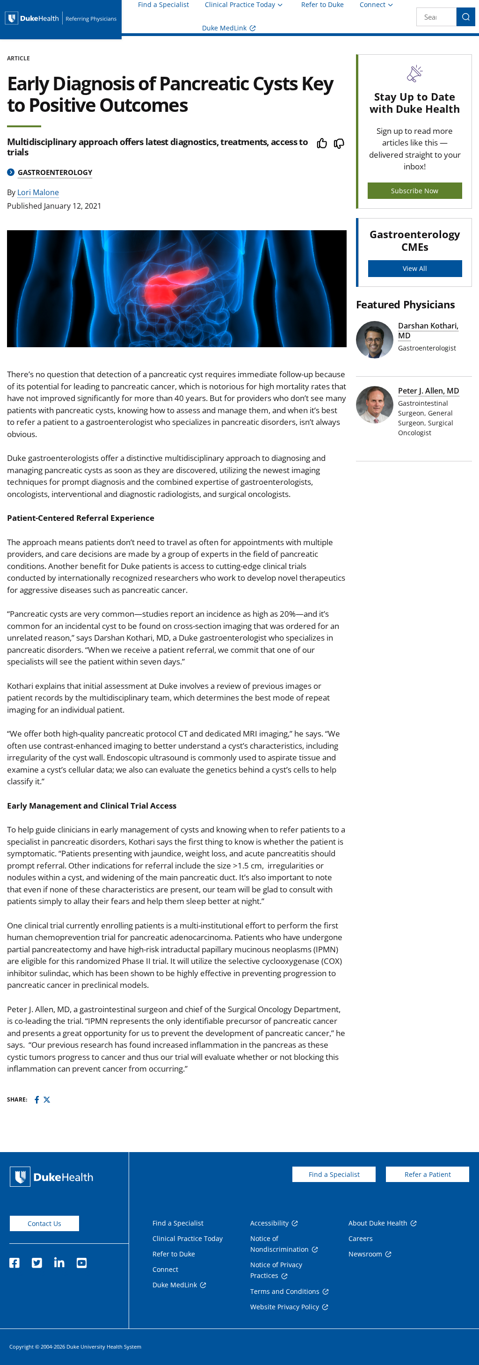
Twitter (36, 1260)
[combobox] (436, 16)
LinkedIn (58, 1260)
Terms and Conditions (284, 1291)
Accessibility (269, 1223)
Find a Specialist (163, 4)
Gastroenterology (55, 172)
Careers (360, 1238)
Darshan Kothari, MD (428, 331)
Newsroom (365, 1253)
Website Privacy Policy (284, 1306)
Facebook (14, 1260)
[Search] (466, 16)
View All (415, 268)
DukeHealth (51, 1176)
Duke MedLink (224, 28)
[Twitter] (46, 1099)
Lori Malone (38, 192)
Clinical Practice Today (240, 4)
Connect (372, 4)
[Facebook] (37, 1099)
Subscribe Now (414, 190)
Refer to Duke (322, 4)
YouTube (81, 1260)
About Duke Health (377, 1223)
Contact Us (44, 1223)
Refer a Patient (428, 1174)
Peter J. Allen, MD (428, 391)
